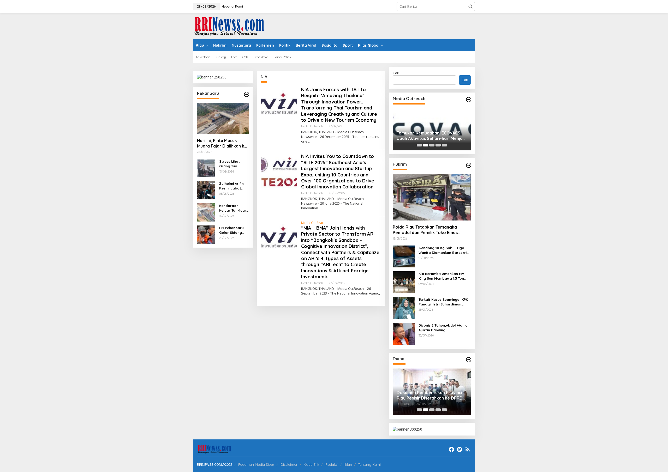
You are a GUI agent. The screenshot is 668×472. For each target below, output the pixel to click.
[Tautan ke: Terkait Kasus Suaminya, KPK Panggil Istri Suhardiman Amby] (404, 307)
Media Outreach (312, 126)
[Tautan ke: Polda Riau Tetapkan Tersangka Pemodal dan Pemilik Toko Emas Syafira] (432, 197)
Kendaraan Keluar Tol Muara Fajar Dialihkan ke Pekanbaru (234, 208)
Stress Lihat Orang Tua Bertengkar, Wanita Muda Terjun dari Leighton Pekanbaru (230, 163)
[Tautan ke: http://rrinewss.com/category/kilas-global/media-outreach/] (469, 99)
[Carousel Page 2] (425, 145)
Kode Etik (311, 464)
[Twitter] (459, 449)
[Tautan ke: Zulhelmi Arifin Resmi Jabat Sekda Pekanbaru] (206, 189)
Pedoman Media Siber (256, 464)
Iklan (348, 464)
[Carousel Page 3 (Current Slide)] (431, 145)
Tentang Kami (369, 464)
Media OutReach (313, 222)
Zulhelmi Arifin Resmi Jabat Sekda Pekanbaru (231, 186)
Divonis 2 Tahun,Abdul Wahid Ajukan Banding (443, 327)
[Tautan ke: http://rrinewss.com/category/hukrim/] (469, 165)
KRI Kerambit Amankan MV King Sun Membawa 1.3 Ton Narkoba (441, 276)
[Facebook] (451, 449)
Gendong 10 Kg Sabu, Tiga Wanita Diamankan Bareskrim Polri (444, 250)
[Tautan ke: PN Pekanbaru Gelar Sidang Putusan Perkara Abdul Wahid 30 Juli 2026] (206, 234)
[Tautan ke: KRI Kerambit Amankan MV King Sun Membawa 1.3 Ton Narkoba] (404, 281)
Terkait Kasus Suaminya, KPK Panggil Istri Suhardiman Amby (443, 302)
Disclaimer (289, 464)
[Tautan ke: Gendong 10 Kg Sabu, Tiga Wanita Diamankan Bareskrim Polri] (404, 256)
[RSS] (467, 449)
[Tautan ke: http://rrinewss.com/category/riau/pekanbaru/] (246, 94)
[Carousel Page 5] (444, 145)
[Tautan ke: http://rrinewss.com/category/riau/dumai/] (469, 360)
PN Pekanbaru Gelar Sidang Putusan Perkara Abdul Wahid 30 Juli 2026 (233, 230)
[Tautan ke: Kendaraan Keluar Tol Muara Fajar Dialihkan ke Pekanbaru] (206, 212)
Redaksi (331, 464)
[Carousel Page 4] (438, 145)
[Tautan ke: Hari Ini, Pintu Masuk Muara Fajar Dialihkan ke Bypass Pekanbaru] (223, 118)
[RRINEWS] (232, 25)
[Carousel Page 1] (419, 145)
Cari (396, 72)
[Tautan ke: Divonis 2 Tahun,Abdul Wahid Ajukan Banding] (404, 333)
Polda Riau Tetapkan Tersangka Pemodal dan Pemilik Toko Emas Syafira (425, 229)
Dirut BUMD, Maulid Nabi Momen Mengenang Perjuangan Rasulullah (435, 395)
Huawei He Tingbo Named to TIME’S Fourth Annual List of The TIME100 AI (429, 135)
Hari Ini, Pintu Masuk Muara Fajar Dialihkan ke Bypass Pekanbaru (222, 143)
